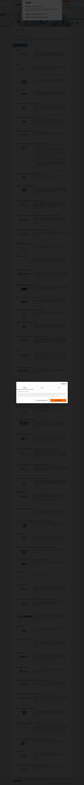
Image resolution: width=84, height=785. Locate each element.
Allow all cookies (58, 400)
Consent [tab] (25, 387)
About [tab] (59, 387)
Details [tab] (42, 387)
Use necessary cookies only (41, 400)
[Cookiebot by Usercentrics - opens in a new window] (61, 384)
